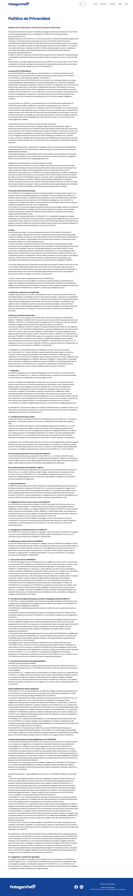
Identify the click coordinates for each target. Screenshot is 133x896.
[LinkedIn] (81, 887)
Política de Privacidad (107, 887)
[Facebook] (76, 887)
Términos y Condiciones (107, 884)
